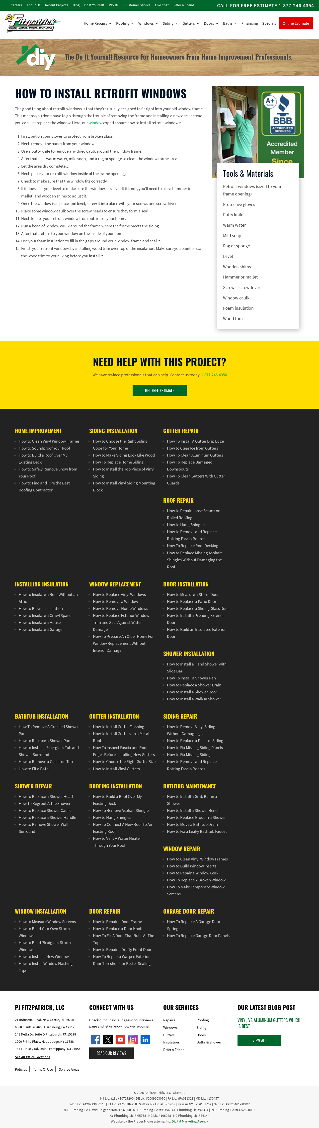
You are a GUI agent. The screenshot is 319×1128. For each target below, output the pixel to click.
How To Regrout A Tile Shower (45, 803)
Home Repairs (95, 23)
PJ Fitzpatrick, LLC (158, 1092)
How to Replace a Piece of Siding (195, 740)
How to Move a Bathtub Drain (192, 824)
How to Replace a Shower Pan (44, 740)
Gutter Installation (114, 716)
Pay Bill (114, 5)
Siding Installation (113, 431)
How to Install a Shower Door (192, 692)
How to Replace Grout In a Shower (196, 817)
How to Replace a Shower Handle (47, 817)
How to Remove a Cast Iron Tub (46, 761)
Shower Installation (188, 654)
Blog (76, 5)
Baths (228, 23)
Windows (146, 23)
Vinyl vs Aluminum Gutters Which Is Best (269, 1023)
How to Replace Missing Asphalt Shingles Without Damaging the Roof (194, 559)
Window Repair (181, 848)
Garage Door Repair (188, 911)
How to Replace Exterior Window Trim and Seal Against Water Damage (121, 622)
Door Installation (186, 584)
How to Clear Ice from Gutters (192, 448)
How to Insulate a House (40, 622)
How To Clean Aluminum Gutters (195, 455)
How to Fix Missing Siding (189, 754)
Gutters (188, 23)
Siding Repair (180, 716)
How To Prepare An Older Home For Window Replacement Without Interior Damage (123, 643)
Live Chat (162, 5)
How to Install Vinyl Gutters (116, 768)
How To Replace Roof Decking (192, 545)
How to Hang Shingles (186, 524)
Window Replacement (115, 584)
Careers (16, 5)
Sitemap (179, 1092)
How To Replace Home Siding (118, 462)
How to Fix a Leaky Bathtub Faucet (197, 831)
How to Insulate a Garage (40, 629)
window (95, 122)
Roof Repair (178, 500)
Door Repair (104, 911)
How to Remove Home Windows (120, 608)
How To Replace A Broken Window (196, 880)
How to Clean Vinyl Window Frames (49, 441)
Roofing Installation (115, 786)
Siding (168, 23)
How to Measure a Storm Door (193, 594)
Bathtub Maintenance (189, 786)
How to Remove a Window (115, 601)
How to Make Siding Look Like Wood (124, 455)
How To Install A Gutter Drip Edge (195, 441)
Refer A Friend (183, 5)
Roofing (122, 23)
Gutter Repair (181, 431)
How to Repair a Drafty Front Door (122, 949)
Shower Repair (33, 786)
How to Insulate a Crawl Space (45, 615)
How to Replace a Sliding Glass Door (198, 608)
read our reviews (111, 1053)
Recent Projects (56, 5)
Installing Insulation (42, 584)
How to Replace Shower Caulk (45, 810)
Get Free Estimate (159, 390)
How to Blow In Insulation (41, 608)
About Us (33, 5)
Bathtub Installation (41, 716)
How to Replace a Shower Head (46, 796)
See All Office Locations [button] (32, 1057)
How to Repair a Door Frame (117, 921)
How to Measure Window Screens (47, 921)
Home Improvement (38, 431)
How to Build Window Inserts (191, 866)
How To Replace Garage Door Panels (198, 935)
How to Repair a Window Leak (192, 873)
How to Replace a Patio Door (191, 601)
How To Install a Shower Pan (191, 678)
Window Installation (40, 911)
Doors (209, 23)
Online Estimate (296, 23)
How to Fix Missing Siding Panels (195, 747)
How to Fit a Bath (34, 768)
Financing (249, 23)
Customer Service (137, 5)
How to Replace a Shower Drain (194, 685)
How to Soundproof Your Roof (44, 448)
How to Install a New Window (44, 956)
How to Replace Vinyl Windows (119, 594)
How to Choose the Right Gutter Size (124, 761)
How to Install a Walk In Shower (194, 699)
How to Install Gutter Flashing (118, 726)
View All (259, 1040)
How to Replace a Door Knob (117, 928)
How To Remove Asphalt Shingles (121, 810)
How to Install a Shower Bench (193, 810)
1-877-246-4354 (296, 5)
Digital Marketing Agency (190, 1121)
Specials (269, 23)
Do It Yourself (94, 5)
